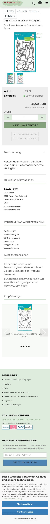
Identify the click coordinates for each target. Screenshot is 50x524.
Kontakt (7, 384)
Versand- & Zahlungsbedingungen (17, 380)
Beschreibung (12, 152)
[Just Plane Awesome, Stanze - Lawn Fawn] (25, 52)
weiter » (34, 11)
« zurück (22, 11)
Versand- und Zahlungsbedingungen (21, 420)
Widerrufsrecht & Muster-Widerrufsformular (21, 397)
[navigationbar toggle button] (46, 3)
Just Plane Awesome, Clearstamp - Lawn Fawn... (25, 335)
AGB (6, 388)
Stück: (7, 111)
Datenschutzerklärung (12, 499)
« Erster (9, 11)
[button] (8, 117)
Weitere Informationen (25, 518)
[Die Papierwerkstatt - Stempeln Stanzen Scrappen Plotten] (11, 3)
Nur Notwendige (25, 512)
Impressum (8, 401)
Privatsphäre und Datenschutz (16, 392)
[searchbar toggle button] (33, 3)
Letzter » (10, 16)
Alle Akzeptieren (25, 504)
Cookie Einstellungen (12, 405)
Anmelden (20, 285)
